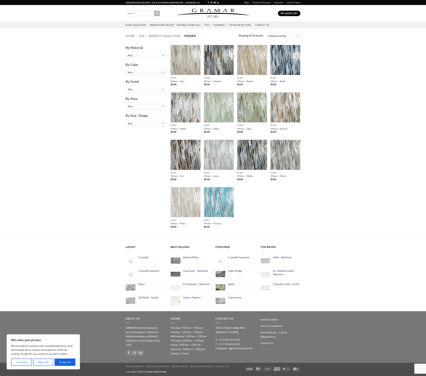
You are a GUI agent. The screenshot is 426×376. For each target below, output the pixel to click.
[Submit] (157, 13)
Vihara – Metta (245, 176)
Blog (246, 2)
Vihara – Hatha (178, 128)
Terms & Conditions (271, 325)
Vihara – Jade (244, 128)
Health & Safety (269, 319)
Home (130, 36)
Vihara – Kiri (177, 176)
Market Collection (164, 36)
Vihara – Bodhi (278, 81)
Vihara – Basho (245, 81)
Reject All (43, 362)
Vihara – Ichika (211, 128)
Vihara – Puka (178, 223)
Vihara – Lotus (211, 176)
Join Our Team (293, 2)
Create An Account (261, 2)
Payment (278, 2)
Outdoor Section (239, 25)
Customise (21, 362)
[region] (43, 351)
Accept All (65, 362)
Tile (206, 25)
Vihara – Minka (278, 176)
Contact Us (262, 25)
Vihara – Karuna (278, 128)
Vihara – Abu (177, 81)
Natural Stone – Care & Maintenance (273, 334)
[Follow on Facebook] (208, 2)
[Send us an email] (215, 2)
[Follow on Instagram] (211, 2)
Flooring (219, 25)
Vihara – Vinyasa (212, 223)
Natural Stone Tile (188, 25)
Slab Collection (135, 25)
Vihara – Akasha (212, 81)
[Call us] (218, 2)
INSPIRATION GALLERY (162, 25)
